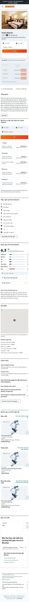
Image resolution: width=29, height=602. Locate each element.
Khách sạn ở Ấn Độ (8, 597)
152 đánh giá (14, 35)
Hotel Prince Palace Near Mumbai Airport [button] (11, 468)
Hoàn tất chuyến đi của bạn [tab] (10, 547)
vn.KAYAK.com (6, 595)
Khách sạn (13, 595)
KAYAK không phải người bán (9, 582)
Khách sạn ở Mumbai (9, 562)
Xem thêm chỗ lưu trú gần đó (22, 416)
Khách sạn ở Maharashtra (18, 597)
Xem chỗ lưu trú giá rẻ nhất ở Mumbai (22, 448)
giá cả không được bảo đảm (7, 577)
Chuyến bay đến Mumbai (10, 558)
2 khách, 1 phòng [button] (7, 47)
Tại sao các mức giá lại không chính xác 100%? (12, 588)
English (15, 3)
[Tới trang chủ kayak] (9, 6)
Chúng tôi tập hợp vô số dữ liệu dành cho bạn (13, 585)
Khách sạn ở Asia (20, 595)
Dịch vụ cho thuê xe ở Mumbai (11, 560)
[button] (27, 2)
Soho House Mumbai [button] (6, 435)
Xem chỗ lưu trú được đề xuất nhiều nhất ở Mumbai (21, 481)
